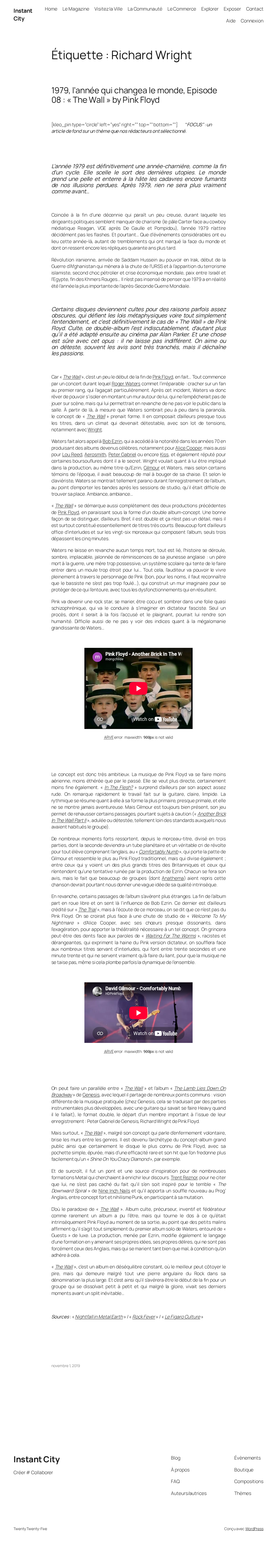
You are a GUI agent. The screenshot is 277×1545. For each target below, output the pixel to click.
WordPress (254, 1528)
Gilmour (152, 467)
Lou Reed (72, 454)
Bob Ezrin (112, 441)
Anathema (173, 878)
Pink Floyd (163, 376)
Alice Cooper (188, 448)
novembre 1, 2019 (65, 1365)
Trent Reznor (184, 1177)
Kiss (164, 454)
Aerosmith (95, 454)
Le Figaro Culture (182, 1316)
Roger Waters (126, 383)
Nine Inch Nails (114, 1190)
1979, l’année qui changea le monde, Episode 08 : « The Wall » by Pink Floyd (134, 94)
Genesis (91, 1094)
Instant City (23, 14)
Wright (95, 429)
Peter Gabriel (122, 454)
